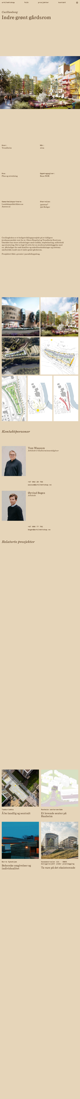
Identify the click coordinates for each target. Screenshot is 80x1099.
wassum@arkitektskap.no (40, 485)
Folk (26, 2)
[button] (77, 2)
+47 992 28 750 (35, 482)
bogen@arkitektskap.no (39, 530)
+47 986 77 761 (35, 527)
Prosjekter (43, 2)
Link (40, 466)
